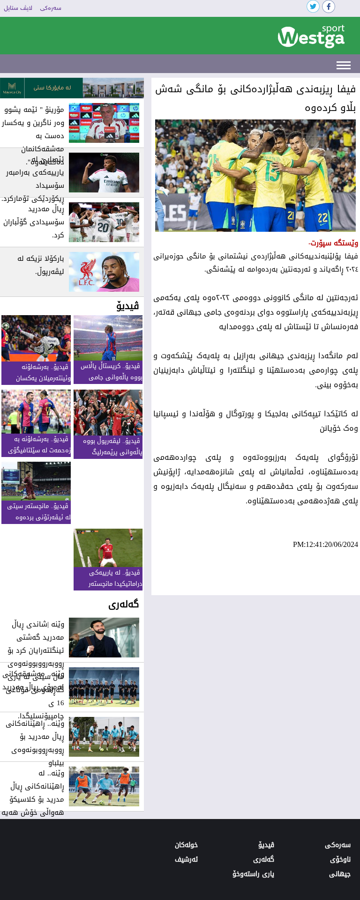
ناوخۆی (340, 859)
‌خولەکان (186, 845)
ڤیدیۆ (266, 845)
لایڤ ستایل (18, 8)
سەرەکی (50, 8)
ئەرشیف (186, 859)
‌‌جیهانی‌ (340, 874)
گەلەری (263, 859)
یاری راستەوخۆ (253, 874)
